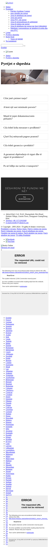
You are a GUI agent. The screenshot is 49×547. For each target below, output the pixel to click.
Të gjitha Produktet (23, 235)
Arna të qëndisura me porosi (21, 15)
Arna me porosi (16, 18)
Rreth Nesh (10, 37)
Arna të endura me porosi (19, 24)
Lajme (8, 33)
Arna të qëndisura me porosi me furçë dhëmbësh (28, 26)
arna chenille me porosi (19, 13)
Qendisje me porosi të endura (12, 233)
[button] (24, 198)
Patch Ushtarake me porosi (11, 231)
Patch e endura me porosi (37, 229)
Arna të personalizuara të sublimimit (23, 22)
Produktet (9, 9)
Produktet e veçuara (8, 229)
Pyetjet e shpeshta (12, 35)
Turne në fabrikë (16, 39)
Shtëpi (8, 7)
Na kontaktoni (11, 41)
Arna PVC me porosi (18, 20)
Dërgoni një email (7, 248)
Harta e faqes (22, 229)
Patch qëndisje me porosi (33, 233)
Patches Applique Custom (20, 11)
